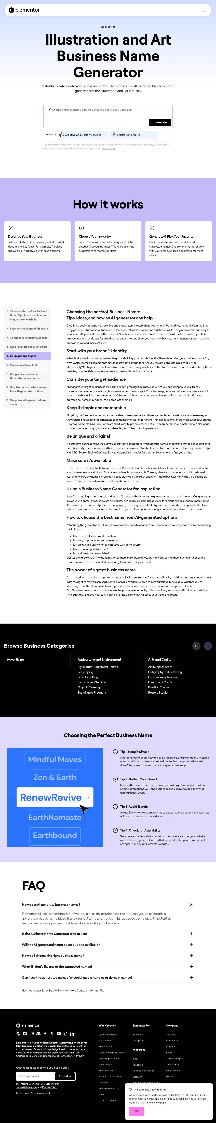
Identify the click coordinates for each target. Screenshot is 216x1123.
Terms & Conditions (26, 1086)
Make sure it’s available (24, 365)
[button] (208, 645)
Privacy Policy (49, 1086)
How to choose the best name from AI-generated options (28, 389)
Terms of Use (109, 148)
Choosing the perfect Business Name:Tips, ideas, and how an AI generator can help (28, 315)
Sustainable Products (92, 692)
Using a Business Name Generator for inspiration (25, 376)
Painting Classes (158, 687)
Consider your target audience (29, 337)
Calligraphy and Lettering (165, 672)
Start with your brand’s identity (29, 328)
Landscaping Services (92, 682)
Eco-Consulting (88, 677)
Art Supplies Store (160, 667)
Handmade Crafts (160, 682)
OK (137, 1111)
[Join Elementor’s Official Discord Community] (38, 1034)
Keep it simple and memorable (28, 346)
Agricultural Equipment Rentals (98, 667)
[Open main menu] (204, 10)
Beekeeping (85, 672)
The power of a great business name (28, 402)
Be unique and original (23, 355)
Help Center (77, 990)
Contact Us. (96, 990)
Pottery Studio (158, 692)
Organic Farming (89, 687)
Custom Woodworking (163, 677)
